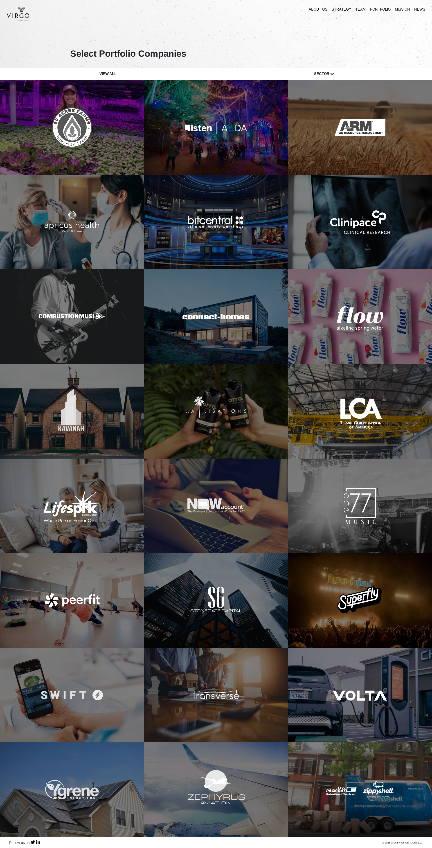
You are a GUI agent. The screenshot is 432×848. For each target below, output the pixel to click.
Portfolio (380, 9)
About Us (318, 9)
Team (361, 9)
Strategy (341, 9)
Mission (402, 9)
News (419, 9)
